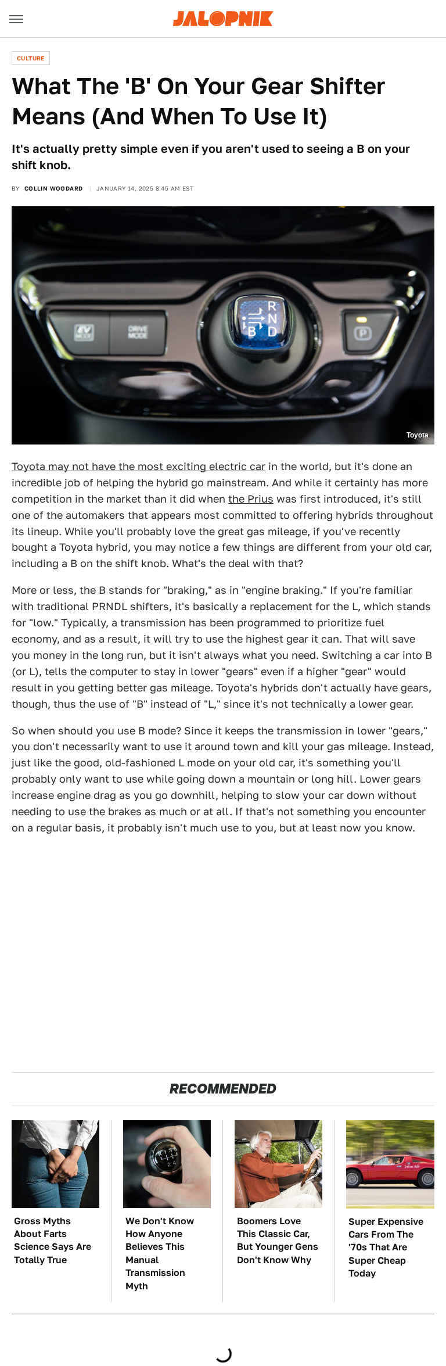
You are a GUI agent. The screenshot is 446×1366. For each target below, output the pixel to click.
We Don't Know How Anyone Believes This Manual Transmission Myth (159, 1254)
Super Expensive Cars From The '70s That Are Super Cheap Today (385, 1247)
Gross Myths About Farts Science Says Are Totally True (52, 1240)
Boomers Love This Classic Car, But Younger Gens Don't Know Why (277, 1240)
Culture (31, 58)
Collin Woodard (53, 188)
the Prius (251, 499)
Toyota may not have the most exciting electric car (138, 466)
